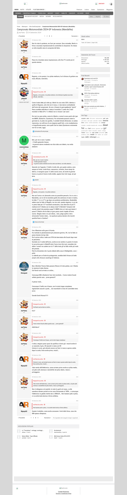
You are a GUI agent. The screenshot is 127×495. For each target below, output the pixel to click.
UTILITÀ (28, 9)
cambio (86, 122)
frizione (93, 128)
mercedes (94, 130)
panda (96, 132)
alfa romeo (92, 118)
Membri (48, 16)
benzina (105, 121)
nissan (87, 132)
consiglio (83, 125)
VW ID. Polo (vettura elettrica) (91, 93)
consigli (103, 122)
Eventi (57, 13)
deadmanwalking (57, 432)
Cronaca (18, 13)
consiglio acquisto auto (91, 125)
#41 (77, 316)
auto (107, 118)
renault (92, 134)
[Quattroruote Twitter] (100, 490)
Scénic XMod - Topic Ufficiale (30, 436)
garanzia (98, 128)
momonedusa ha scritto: (39, 157)
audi (104, 118)
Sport (87, 13)
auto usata (89, 120)
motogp (104, 130)
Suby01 (55, 438)
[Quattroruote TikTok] (96, 490)
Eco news (80, 13)
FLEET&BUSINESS (38, 9)
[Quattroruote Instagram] (93, 490)
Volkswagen (87, 82)
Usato (93, 9)
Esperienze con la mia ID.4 (91, 78)
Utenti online (85, 36)
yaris (98, 137)
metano (99, 130)
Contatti (60, 491)
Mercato (50, 13)
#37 (77, 185)
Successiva (74, 36)
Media (42, 16)
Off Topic (86, 103)
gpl (104, 128)
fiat (82, 128)
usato (87, 137)
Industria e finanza (29, 13)
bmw (82, 122)
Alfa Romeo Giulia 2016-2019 (62, 436)
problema (83, 134)
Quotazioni (100, 9)
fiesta (86, 128)
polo (106, 132)
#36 (77, 153)
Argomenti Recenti (31, 16)
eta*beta (22, 33)
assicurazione (99, 118)
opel (93, 132)
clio (99, 122)
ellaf (108, 63)
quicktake (24, 438)
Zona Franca (87, 90)
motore (83, 132)
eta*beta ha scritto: (38, 359)
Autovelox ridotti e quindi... (91, 100)
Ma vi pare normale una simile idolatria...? (95, 106)
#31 (77, 40)
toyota (82, 137)
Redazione (66, 491)
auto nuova (84, 120)
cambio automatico (93, 122)
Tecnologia (42, 13)
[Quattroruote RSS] (102, 490)
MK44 (82, 39)
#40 (77, 300)
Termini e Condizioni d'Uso (63, 493)
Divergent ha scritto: (38, 304)
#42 (77, 333)
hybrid (90, 130)
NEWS (16, 9)
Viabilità (64, 13)
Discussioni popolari (25, 426)
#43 (77, 355)
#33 (77, 73)
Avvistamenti (57, 430)
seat (96, 134)
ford (89, 128)
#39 (77, 262)
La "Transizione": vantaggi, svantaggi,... (33, 430)
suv (102, 134)
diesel (105, 125)
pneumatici (101, 132)
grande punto (84, 130)
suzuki (105, 134)
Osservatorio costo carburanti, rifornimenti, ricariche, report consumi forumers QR (95, 86)
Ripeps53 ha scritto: (38, 92)
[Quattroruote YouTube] (98, 490)
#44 (77, 377)
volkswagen (93, 137)
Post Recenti (85, 76)
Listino (87, 9)
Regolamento (57, 16)
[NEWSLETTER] (25, 4)
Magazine (109, 9)
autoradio (95, 120)
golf (102, 128)
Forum (20, 16)
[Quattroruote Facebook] (91, 490)
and (41, 131)
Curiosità (72, 13)
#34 (77, 88)
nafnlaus (23, 432)
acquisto (83, 118)
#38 (77, 227)
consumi (100, 125)
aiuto (88, 118)
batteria (100, 120)
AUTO (22, 9)
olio (90, 132)
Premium (79, 10)
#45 (77, 400)
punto (88, 134)
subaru (99, 134)
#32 (77, 56)
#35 (77, 136)
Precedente (22, 36)
